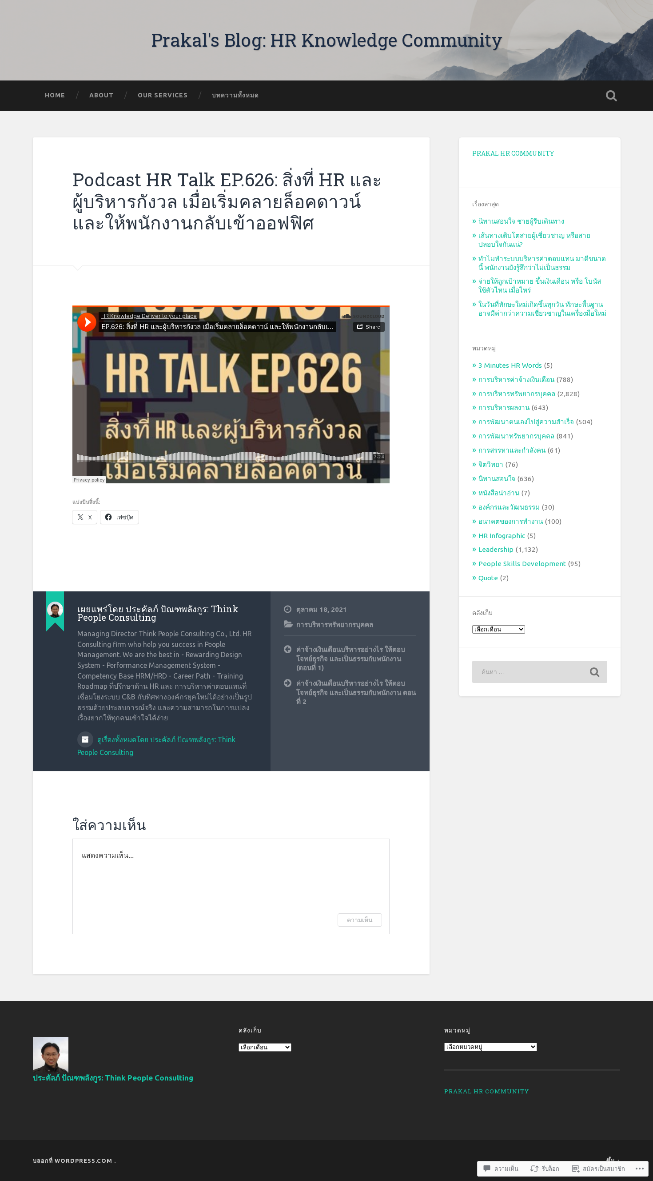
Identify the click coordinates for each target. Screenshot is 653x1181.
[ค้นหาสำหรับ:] (539, 672)
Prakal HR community (513, 153)
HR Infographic (501, 535)
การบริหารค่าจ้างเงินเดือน (516, 379)
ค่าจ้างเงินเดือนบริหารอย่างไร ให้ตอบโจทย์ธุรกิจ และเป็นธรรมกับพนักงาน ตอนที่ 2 (356, 692)
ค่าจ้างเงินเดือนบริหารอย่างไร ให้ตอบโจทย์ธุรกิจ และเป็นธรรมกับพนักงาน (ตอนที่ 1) (350, 658)
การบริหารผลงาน (504, 407)
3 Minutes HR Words (510, 365)
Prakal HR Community (486, 1091)
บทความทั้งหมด (235, 95)
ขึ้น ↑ (613, 1160)
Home (55, 95)
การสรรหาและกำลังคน (511, 450)
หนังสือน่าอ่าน (498, 493)
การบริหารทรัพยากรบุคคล (334, 624)
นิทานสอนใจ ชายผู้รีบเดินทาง (521, 221)
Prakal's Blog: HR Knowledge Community (326, 40)
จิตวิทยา (490, 464)
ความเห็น (360, 920)
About (101, 95)
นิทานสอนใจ (496, 478)
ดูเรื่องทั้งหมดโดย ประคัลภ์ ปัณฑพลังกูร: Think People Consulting (156, 745)
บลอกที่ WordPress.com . (74, 1160)
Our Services (163, 95)
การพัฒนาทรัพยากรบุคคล (516, 436)
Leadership (496, 549)
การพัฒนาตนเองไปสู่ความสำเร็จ (526, 422)
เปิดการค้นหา (612, 95)
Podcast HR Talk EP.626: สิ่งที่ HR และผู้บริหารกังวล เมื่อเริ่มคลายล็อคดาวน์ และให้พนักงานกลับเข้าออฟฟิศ (227, 201)
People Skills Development (522, 563)
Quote (488, 578)
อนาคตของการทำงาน (510, 521)
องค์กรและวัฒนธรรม (509, 507)
